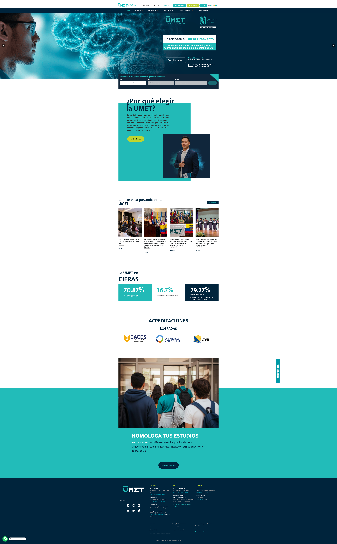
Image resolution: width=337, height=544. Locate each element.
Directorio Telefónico (200, 532)
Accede (213, 83)
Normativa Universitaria (178, 530)
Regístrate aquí (175, 60)
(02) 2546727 (176, 505)
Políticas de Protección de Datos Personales (160, 533)
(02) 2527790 (184, 493)
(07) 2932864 (207, 493)
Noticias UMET (175, 527)
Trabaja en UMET (153, 530)
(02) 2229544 (184, 505)
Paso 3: (177, 79)
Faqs (196, 529)
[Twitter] (133, 510)
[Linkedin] (139, 505)
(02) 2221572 (176, 493)
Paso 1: (121, 79)
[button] (147, 5)
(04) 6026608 (153, 501)
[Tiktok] (139, 510)
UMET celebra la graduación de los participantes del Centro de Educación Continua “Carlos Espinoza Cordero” (206, 242)
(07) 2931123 (199, 499)
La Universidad (152, 527)
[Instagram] (133, 505)
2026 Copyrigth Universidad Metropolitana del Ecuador (168, 540)
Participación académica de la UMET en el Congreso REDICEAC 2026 (129, 241)
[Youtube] (128, 510)
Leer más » (120, 248)
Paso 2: (149, 79)
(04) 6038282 (153, 494)
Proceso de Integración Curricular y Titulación (204, 525)
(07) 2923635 (199, 493)
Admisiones (152, 524)
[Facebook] (128, 505)
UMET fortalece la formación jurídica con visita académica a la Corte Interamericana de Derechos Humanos (181, 242)
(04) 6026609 (161, 494)
